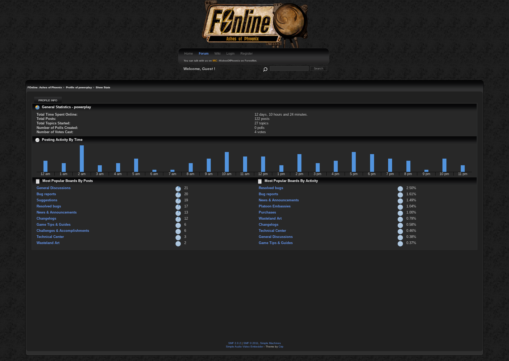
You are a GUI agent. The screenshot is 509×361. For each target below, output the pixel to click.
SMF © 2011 (250, 343)
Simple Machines (270, 343)
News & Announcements (57, 212)
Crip (281, 346)
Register (246, 53)
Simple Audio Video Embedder (244, 346)
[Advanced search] (265, 68)
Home (188, 53)
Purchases (267, 212)
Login (230, 53)
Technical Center (50, 237)
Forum (204, 53)
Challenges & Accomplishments (63, 231)
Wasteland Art (48, 243)
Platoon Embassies (275, 206)
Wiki (217, 53)
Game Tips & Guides (54, 225)
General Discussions (54, 188)
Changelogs (46, 218)
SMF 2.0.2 (234, 343)
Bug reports (46, 194)
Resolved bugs (49, 206)
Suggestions (47, 200)
